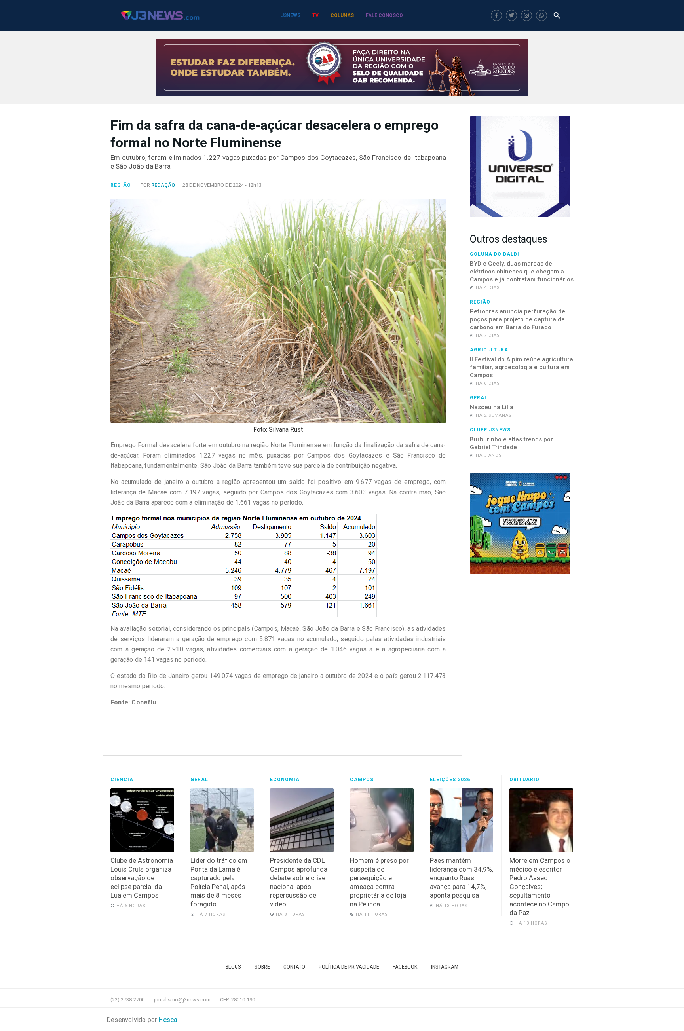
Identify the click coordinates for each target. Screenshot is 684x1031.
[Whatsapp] (541, 15)
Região (120, 185)
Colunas (342, 15)
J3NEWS (290, 15)
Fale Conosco (384, 15)
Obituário (524, 779)
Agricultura (489, 349)
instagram (444, 967)
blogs (233, 967)
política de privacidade (349, 967)
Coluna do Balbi (494, 254)
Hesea (167, 1019)
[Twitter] (511, 15)
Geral (479, 397)
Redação (163, 185)
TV (315, 15)
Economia (285, 779)
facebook (405, 967)
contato (294, 967)
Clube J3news (490, 429)
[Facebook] (496, 15)
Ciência (121, 779)
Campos (362, 779)
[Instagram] (526, 15)
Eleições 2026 (450, 779)
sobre (262, 967)
